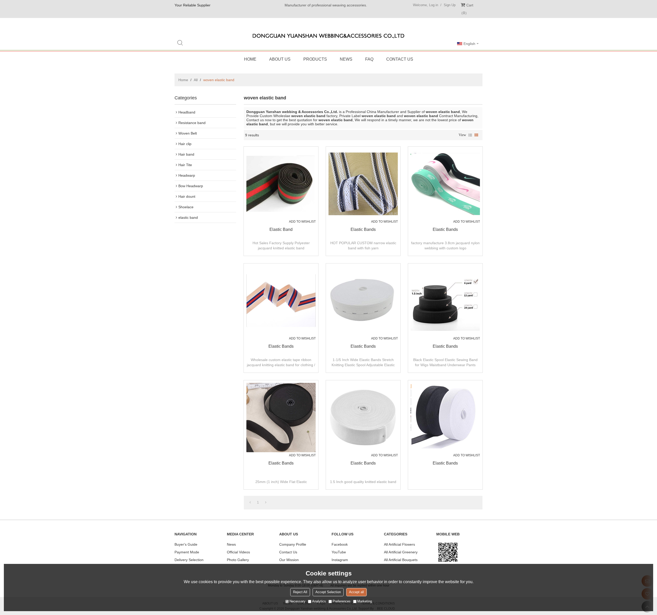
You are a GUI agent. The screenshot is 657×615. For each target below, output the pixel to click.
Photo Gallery (238, 560)
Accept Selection (328, 592)
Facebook (340, 544)
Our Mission (289, 560)
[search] (180, 42)
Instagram (340, 560)
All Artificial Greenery (401, 552)
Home (250, 59)
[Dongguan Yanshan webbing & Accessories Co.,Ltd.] (328, 36)
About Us (280, 59)
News (346, 59)
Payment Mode (187, 552)
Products (315, 59)
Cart (468, 9)
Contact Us (399, 59)
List (470, 135)
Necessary (297, 601)
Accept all (356, 592)
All (196, 80)
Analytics (319, 601)
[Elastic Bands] (363, 184)
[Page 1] (250, 502)
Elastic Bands (363, 229)
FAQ (369, 59)
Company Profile (292, 544)
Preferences (342, 601)
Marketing (364, 601)
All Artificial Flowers (399, 544)
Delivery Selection (189, 560)
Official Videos (238, 552)
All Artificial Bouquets (401, 560)
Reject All (300, 592)
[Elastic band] (281, 184)
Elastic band (281, 229)
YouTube (339, 552)
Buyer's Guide (186, 544)
